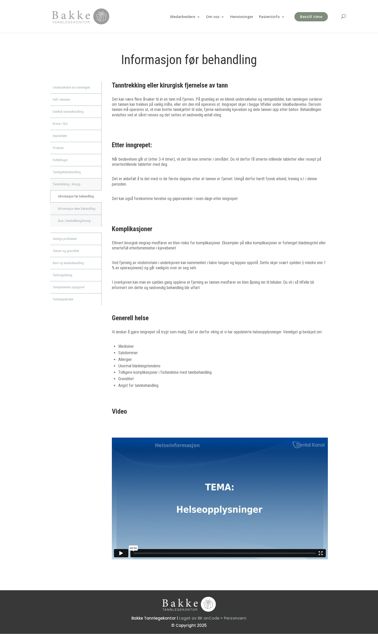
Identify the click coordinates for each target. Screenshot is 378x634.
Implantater (60, 136)
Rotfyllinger (60, 160)
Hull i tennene (61, 99)
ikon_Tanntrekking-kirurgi (74, 221)
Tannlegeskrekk (63, 299)
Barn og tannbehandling (68, 263)
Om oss (212, 17)
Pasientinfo (269, 17)
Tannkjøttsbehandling (67, 172)
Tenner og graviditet (66, 251)
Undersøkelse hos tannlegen (71, 87)
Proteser (58, 148)
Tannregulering (62, 275)
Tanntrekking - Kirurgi (66, 184)
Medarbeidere (182, 17)
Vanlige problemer (65, 239)
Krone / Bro (60, 124)
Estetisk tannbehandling (68, 112)
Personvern (235, 618)
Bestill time (311, 16)
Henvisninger (241, 17)
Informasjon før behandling (76, 196)
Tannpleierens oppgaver (69, 287)
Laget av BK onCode (199, 618)
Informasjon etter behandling (76, 209)
